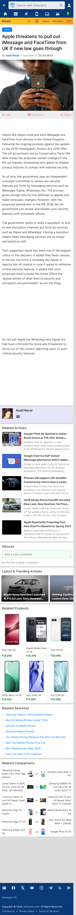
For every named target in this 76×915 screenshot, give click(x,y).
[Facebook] (13, 887)
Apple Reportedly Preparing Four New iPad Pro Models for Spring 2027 (47, 524)
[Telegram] (50, 887)
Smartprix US (9, 897)
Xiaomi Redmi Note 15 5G (36, 650)
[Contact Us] (4, 887)
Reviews (58, 21)
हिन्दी (69, 21)
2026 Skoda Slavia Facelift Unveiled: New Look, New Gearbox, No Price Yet (47, 502)
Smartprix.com (31, 906)
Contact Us (8, 911)
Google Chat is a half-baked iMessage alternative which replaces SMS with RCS (47, 458)
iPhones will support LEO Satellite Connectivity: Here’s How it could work (45, 480)
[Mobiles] (36, 14)
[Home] (5, 14)
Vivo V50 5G (9, 650)
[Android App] (69, 887)
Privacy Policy (26, 911)
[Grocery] (68, 14)
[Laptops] (47, 14)
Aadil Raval (24, 410)
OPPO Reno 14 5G (12, 695)
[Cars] (57, 14)
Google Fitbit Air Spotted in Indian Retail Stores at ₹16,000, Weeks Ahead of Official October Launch (45, 436)
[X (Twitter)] (22, 887)
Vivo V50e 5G (33, 695)
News (46, 21)
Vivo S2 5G (57, 650)
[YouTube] (32, 887)
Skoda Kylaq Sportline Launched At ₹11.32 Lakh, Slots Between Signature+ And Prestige (24, 597)
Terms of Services (49, 911)
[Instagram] (41, 887)
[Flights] (26, 14)
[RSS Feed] (59, 887)
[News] (15, 14)
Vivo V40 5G (58, 695)
